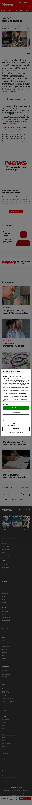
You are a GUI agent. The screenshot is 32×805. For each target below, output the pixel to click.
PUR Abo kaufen (16, 429)
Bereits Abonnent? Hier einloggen (16, 432)
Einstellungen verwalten (16, 413)
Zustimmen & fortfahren (16, 408)
